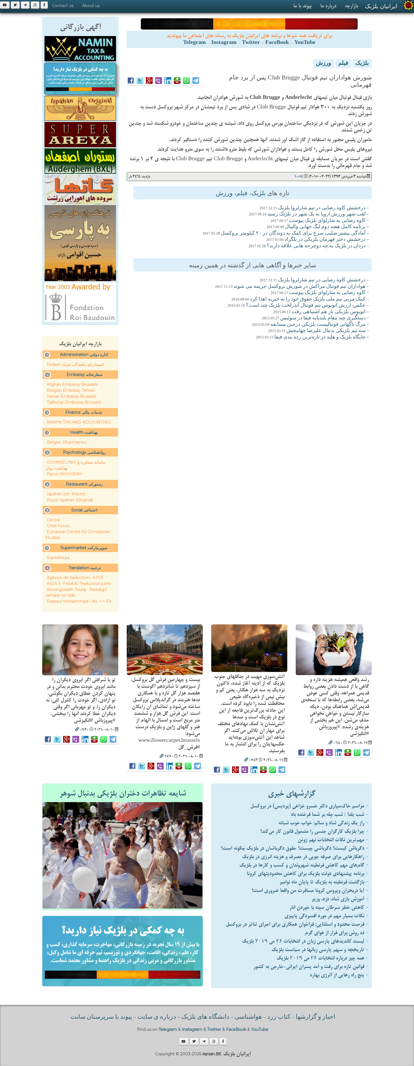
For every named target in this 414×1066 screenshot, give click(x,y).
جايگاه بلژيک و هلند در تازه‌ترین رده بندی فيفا (320, 337)
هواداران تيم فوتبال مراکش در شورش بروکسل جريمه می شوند (299, 286)
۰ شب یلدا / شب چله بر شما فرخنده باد (330, 814)
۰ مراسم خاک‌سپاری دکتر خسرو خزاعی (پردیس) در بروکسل (309, 806)
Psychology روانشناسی (84, 452)
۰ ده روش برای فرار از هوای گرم (337, 933)
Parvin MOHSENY (64, 474)
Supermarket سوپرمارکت (84, 547)
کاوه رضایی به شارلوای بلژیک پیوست (327, 220)
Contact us (63, 5)
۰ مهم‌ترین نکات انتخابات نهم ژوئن (333, 840)
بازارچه (351, 6)
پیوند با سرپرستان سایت (101, 1017)
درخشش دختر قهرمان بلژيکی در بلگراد (325, 239)
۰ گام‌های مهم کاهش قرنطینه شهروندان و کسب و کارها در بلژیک (304, 865)
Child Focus (58, 525)
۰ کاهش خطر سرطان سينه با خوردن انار (329, 907)
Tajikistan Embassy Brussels (74, 402)
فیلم (343, 64)
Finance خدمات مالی (84, 412)
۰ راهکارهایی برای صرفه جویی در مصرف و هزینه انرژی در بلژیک (305, 857)
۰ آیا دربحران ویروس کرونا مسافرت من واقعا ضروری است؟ (310, 890)
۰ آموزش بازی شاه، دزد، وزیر (340, 899)
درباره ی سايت (156, 1017)
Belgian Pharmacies (66, 442)
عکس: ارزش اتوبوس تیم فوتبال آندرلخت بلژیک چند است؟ (306, 305)
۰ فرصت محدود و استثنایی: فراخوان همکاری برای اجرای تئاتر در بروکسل (297, 924)
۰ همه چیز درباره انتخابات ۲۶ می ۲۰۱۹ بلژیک (323, 958)
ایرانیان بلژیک (381, 6)
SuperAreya (58, 557)
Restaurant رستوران (84, 484)
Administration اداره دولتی (84, 354)
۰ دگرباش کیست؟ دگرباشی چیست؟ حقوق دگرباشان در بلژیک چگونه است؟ (295, 848)
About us (91, 5)
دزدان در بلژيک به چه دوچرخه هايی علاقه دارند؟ (316, 246)
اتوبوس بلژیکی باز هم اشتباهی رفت (328, 312)
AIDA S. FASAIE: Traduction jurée (79, 583)
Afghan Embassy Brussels (72, 384)
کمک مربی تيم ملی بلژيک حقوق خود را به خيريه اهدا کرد (308, 299)
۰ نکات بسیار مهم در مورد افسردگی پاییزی (326, 916)
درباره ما (328, 6)
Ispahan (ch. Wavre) (66, 494)
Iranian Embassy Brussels (71, 396)
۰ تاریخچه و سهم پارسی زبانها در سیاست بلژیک (320, 949)
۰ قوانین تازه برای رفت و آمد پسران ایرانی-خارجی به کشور (311, 966)
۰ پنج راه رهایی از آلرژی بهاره (339, 975)
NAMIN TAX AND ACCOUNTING (79, 422)
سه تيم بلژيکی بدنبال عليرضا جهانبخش (326, 331)
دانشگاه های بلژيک (204, 1017)
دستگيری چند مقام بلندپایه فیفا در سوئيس (323, 318)
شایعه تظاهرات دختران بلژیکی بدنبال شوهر (122, 793)
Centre (53, 519)
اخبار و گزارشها (315, 1017)
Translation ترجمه (84, 567)
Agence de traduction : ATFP (75, 577)
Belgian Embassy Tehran (71, 390)
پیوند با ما (302, 6)
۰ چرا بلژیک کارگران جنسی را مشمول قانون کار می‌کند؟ (314, 831)
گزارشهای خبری (291, 793)
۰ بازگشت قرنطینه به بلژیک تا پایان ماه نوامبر (324, 882)
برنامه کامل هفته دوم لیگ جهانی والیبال (325, 227)
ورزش (323, 64)
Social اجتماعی (84, 510)
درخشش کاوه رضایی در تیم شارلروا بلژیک (322, 208)
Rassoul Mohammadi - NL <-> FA (79, 601)
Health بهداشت (84, 432)
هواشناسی (248, 1017)
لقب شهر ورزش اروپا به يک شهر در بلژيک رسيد (316, 214)
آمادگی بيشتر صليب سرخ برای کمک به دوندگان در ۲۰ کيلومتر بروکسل (293, 233)
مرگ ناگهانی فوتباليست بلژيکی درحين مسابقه (318, 324)
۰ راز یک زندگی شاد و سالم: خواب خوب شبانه (323, 823)
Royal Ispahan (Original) (70, 499)
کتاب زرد (278, 1017)
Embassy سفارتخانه (85, 374)
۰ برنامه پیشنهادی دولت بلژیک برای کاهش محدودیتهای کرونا (308, 873)
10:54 (298, 176)
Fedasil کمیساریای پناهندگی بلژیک (75, 364)
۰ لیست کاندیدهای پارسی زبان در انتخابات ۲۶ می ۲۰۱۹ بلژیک (305, 941)
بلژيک (362, 64)
